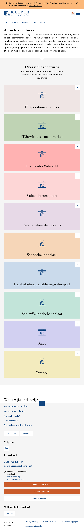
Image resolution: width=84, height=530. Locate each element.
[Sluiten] (77, 3)
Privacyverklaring (31, 522)
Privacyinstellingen (49, 522)
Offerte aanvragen (42, 485)
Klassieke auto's (12, 416)
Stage (42, 343)
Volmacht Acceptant (42, 195)
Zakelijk (26, 433)
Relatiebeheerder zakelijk (42, 225)
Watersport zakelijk (14, 411)
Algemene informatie (33, 526)
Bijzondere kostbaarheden (18, 425)
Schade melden (42, 491)
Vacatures (24, 22)
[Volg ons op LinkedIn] (6, 448)
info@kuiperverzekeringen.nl (18, 465)
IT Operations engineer (42, 107)
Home (6, 22)
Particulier (11, 433)
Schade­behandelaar (42, 254)
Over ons (14, 22)
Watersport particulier (16, 406)
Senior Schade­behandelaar (42, 313)
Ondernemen (11, 421)
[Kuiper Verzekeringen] (16, 13)
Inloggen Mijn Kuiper (42, 498)
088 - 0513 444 (14, 462)
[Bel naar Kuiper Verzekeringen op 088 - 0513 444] (73, 14)
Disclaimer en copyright (69, 522)
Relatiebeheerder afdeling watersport (42, 284)
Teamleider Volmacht (42, 166)
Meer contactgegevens (15, 479)
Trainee (42, 372)
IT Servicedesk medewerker (42, 136)
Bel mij (10, 513)
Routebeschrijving (13, 477)
